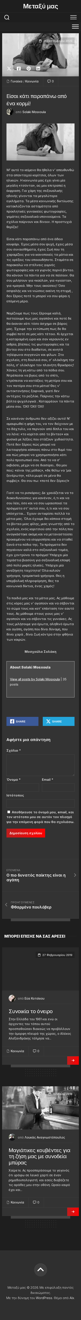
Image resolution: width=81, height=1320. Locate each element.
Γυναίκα (16, 81)
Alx (72, 1298)
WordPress (44, 1298)
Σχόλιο (13, 750)
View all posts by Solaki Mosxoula (35, 679)
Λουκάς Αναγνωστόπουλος (45, 1137)
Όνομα (13, 779)
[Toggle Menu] (75, 26)
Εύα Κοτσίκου (34, 998)
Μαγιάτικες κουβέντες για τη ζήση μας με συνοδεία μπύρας (39, 1156)
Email (47, 779)
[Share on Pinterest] (28, 68)
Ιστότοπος (15, 795)
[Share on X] (10, 68)
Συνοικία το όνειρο (30, 1011)
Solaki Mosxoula (34, 112)
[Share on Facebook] (19, 68)
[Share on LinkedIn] (38, 68)
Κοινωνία (32, 81)
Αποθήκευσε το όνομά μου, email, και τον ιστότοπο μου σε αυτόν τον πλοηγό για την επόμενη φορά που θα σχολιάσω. (40, 817)
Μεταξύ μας (40, 6)
